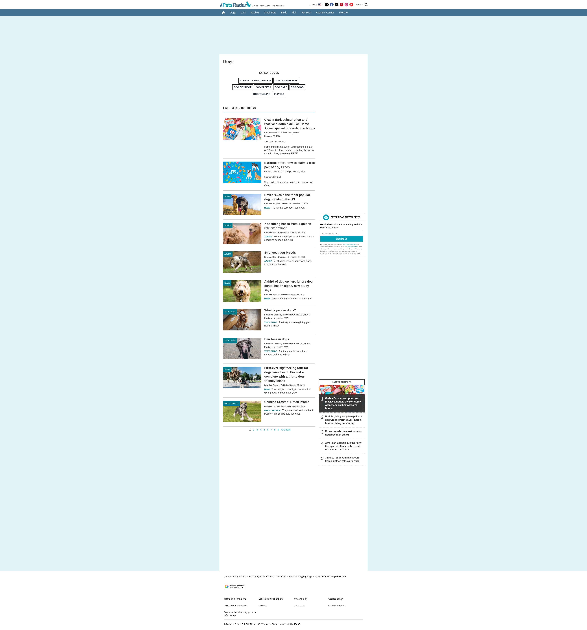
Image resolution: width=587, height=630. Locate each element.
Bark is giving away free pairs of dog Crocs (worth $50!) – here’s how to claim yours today (343, 420)
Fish (294, 12)
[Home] (223, 12)
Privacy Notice (352, 246)
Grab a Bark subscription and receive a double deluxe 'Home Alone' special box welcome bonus (343, 403)
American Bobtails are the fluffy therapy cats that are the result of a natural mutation (343, 446)
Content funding (336, 605)
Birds (284, 12)
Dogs (233, 12)
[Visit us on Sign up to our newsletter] (327, 4)
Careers (263, 605)
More (342, 12)
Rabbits (255, 12)
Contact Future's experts (271, 598)
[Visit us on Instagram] (346, 4)
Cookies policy (335, 598)
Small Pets (270, 12)
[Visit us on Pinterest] (341, 4)
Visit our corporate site (333, 576)
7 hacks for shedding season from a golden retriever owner (342, 459)
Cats (243, 12)
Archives (286, 430)
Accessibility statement (235, 605)
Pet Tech (306, 12)
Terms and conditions (235, 598)
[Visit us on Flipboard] (351, 4)
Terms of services (349, 244)
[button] (362, 4)
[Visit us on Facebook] (332, 4)
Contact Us (299, 605)
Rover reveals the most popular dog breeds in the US (343, 433)
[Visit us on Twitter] (336, 4)
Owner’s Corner (325, 12)
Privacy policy (300, 598)
